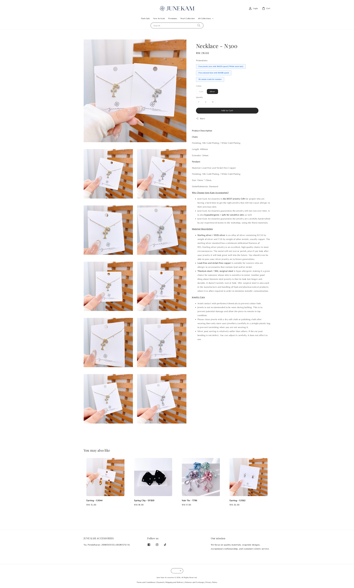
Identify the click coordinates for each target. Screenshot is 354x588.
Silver (212, 91)
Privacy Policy (211, 582)
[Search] (198, 25)
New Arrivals (159, 18)
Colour (199, 86)
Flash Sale (145, 18)
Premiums (172, 18)
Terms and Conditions (146, 582)
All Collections (204, 18)
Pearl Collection (187, 18)
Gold (201, 91)
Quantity (199, 97)
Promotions (202, 60)
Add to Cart (227, 110)
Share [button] (202, 118)
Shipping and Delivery (174, 582)
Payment (160, 582)
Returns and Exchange (194, 582)
